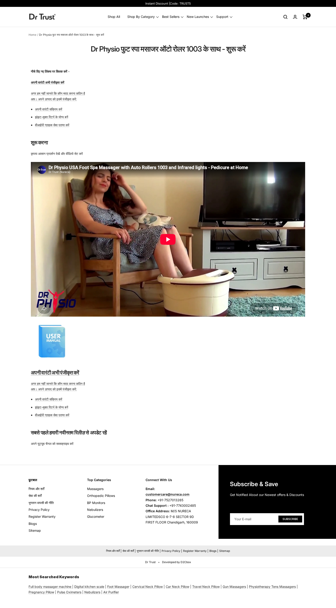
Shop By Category (141, 17)
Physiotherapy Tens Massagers (272, 587)
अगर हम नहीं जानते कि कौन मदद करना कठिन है (58, 93)
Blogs (33, 524)
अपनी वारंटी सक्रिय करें (48, 109)
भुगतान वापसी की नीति (41, 503)
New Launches (198, 17)
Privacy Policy (39, 510)
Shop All (114, 17)
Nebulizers (95, 510)
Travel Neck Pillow (206, 587)
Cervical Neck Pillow (147, 587)
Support (222, 17)
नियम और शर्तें (36, 489)
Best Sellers (170, 17)
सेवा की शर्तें (35, 496)
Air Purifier (111, 592)
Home (32, 34)
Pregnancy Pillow (41, 592)
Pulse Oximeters (69, 592)
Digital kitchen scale (89, 587)
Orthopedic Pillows (101, 496)
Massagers (95, 489)
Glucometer (95, 516)
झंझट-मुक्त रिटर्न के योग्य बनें (51, 117)
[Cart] (305, 17)
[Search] (285, 17)
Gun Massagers (234, 587)
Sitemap (35, 530)
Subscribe (290, 518)
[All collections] (71, 587)
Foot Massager (118, 587)
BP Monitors (96, 503)
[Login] (295, 17)
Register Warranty (42, 516)
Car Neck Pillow (177, 587)
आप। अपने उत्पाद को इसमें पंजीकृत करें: (54, 99)
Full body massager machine (50, 587)
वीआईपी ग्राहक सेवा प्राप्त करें (52, 125)
